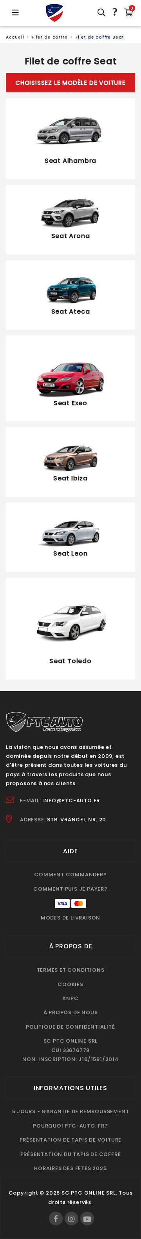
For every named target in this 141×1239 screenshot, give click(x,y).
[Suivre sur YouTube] (87, 1218)
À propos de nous (70, 1012)
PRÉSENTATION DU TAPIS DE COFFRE (70, 1154)
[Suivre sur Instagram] (71, 1218)
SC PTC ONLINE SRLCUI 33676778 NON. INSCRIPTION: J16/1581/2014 (70, 1050)
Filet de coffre (49, 37)
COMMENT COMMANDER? (70, 874)
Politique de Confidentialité (70, 1027)
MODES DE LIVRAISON (70, 917)
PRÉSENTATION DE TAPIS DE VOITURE (71, 1140)
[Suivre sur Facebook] (56, 1218)
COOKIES (70, 984)
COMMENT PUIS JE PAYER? (70, 889)
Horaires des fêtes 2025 (70, 1168)
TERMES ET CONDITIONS (71, 970)
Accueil (15, 37)
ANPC (70, 998)
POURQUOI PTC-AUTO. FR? (70, 1126)
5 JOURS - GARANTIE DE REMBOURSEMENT (70, 1111)
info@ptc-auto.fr (71, 800)
